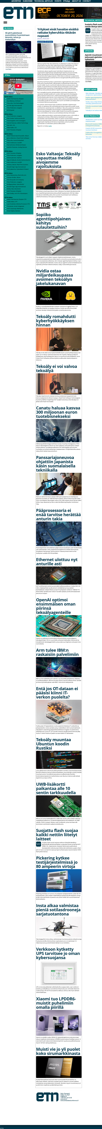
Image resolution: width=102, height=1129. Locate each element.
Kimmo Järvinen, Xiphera (14, 158)
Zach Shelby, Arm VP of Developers (17, 193)
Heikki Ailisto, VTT (12, 202)
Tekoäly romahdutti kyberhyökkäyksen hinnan (56, 321)
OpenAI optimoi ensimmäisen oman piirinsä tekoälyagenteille (56, 606)
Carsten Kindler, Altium (14, 177)
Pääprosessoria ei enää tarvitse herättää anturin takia (58, 514)
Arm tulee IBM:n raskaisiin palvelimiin (57, 652)
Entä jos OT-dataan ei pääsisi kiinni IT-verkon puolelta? (57, 693)
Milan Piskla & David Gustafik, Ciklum (18, 136)
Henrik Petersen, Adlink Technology (17, 123)
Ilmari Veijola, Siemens (13, 211)
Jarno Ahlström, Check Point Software (18, 138)
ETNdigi (66, 1)
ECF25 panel (10, 110)
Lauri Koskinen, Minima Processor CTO (18, 204)
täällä (50, 126)
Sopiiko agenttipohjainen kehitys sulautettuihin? (53, 221)
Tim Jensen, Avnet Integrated (15, 206)
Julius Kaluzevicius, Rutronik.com (16, 175)
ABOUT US (76, 1)
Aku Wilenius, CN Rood (13, 101)
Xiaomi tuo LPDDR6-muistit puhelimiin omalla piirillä (56, 1003)
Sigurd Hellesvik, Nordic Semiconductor (18, 160)
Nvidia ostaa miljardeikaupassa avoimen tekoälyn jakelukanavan (54, 277)
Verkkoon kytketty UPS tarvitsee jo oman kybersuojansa (58, 953)
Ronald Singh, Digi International (16, 167)
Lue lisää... (9, 69)
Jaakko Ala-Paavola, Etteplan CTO (16, 199)
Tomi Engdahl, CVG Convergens (16, 121)
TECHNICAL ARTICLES (43, 1)
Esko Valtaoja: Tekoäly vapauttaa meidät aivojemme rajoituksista (58, 160)
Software (49, 42)
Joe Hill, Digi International (14, 105)
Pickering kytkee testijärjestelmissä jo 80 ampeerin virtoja (56, 862)
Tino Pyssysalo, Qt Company (15, 180)
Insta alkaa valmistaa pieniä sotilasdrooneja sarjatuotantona (58, 910)
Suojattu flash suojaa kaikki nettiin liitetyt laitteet (57, 834)
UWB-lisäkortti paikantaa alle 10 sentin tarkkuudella (56, 788)
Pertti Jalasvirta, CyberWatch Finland (17, 169)
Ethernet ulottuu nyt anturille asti (56, 562)
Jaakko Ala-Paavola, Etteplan (15, 99)
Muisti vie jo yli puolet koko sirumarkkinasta (58, 1051)
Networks (41, 42)
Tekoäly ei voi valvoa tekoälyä (56, 368)
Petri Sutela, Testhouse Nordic (16, 118)
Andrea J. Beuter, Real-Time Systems (17, 164)
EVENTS (58, 1)
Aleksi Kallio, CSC (12, 127)
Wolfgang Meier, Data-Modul (15, 184)
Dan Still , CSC (11, 125)
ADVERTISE (16, 1)
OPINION (89, 51)
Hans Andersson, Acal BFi (14, 143)
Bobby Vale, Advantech (14, 189)
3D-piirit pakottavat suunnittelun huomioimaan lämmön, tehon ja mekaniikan (17, 36)
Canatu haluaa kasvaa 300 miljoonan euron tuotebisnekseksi (58, 412)
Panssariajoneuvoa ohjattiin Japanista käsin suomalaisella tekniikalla (55, 463)
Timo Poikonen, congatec (14, 108)
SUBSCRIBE (27, 1)
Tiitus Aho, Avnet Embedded (15, 140)
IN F (6, 28)
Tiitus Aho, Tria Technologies (15, 103)
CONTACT (87, 1)
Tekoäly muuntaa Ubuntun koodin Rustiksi (53, 744)
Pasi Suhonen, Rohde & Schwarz (16, 145)
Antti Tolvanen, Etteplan (14, 130)
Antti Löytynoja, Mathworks (15, 208)
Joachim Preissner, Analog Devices (17, 147)
